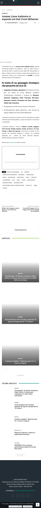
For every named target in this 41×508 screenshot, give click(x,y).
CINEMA (20, 317)
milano (27, 177)
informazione (20, 177)
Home (3, 10)
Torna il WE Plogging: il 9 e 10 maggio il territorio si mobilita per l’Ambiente (31, 209)
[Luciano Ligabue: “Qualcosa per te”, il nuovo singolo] (20, 344)
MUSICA (20, 273)
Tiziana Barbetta (12, 22)
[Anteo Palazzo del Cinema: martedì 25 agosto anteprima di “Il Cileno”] (20, 303)
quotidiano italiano (7, 182)
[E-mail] (5, 165)
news (13, 180)
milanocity (33, 177)
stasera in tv (29, 185)
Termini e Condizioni (15, 506)
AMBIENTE (9, 10)
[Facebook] (13, 495)
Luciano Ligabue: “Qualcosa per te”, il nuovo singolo (20, 362)
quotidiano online (18, 182)
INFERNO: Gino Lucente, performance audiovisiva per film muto (25, 447)
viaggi (35, 185)
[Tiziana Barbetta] (3, 22)
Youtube (5, 188)
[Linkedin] (23, 495)
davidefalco (21, 174)
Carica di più (20, 455)
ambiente (12, 142)
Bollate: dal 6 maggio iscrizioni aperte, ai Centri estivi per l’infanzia (10, 209)
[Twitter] (28, 495)
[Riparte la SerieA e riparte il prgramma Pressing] (7, 432)
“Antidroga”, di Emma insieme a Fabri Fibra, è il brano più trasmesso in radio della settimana (20, 278)
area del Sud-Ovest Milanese (10, 174)
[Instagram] (18, 495)
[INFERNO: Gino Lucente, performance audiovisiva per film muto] (7, 446)
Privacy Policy (28, 506)
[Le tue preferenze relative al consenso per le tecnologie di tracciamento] (37, 504)
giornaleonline (11, 177)
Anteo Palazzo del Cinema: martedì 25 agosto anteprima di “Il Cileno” (20, 320)
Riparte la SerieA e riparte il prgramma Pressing (24, 433)
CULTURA (16, 443)
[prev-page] (3, 369)
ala (22, 172)
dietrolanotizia (30, 174)
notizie (23, 180)
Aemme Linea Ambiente (13, 172)
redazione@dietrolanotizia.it (24, 491)
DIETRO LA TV (17, 430)
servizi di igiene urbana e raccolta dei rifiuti (13, 185)
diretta (4, 177)
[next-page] (6, 369)
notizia (18, 180)
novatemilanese (31, 180)
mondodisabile (6, 180)
